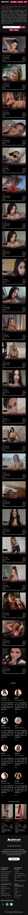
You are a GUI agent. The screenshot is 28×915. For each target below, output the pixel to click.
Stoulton (3, 886)
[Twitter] (2, 904)
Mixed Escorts (4, 877)
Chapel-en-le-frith (6, 895)
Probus (3, 891)
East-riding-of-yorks (20, 875)
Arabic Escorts (5, 880)
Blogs (16, 890)
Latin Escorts (4, 875)
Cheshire (16, 871)
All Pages (16, 897)
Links (15, 893)
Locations (13, 1)
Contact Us (14, 859)
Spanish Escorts (5, 873)
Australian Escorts (6, 871)
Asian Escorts (4, 879)
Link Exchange (18, 895)
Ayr (15, 879)
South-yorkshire (18, 873)
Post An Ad (20, 1)
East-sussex (17, 877)
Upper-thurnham (5, 888)
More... (3, 712)
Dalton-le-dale (5, 893)
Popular (16, 29)
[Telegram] (11, 904)
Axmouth (3, 890)
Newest (11, 29)
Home (15, 888)
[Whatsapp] (7, 904)
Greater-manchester (19, 880)
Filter (25, 1)
